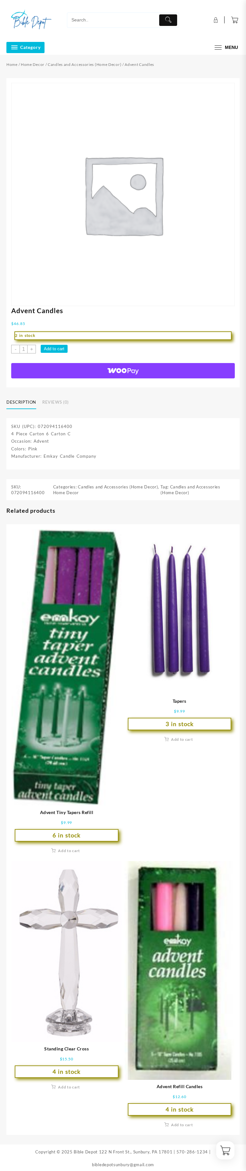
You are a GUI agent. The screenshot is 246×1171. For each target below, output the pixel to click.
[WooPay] (123, 370)
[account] (215, 20)
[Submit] (168, 20)
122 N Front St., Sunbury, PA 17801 (136, 1151)
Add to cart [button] (69, 850)
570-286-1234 (192, 1151)
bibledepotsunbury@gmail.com (123, 1164)
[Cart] (235, 20)
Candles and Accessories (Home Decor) (84, 64)
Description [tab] (21, 402)
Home (12, 64)
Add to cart (54, 348)
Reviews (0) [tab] (55, 402)
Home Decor (33, 64)
